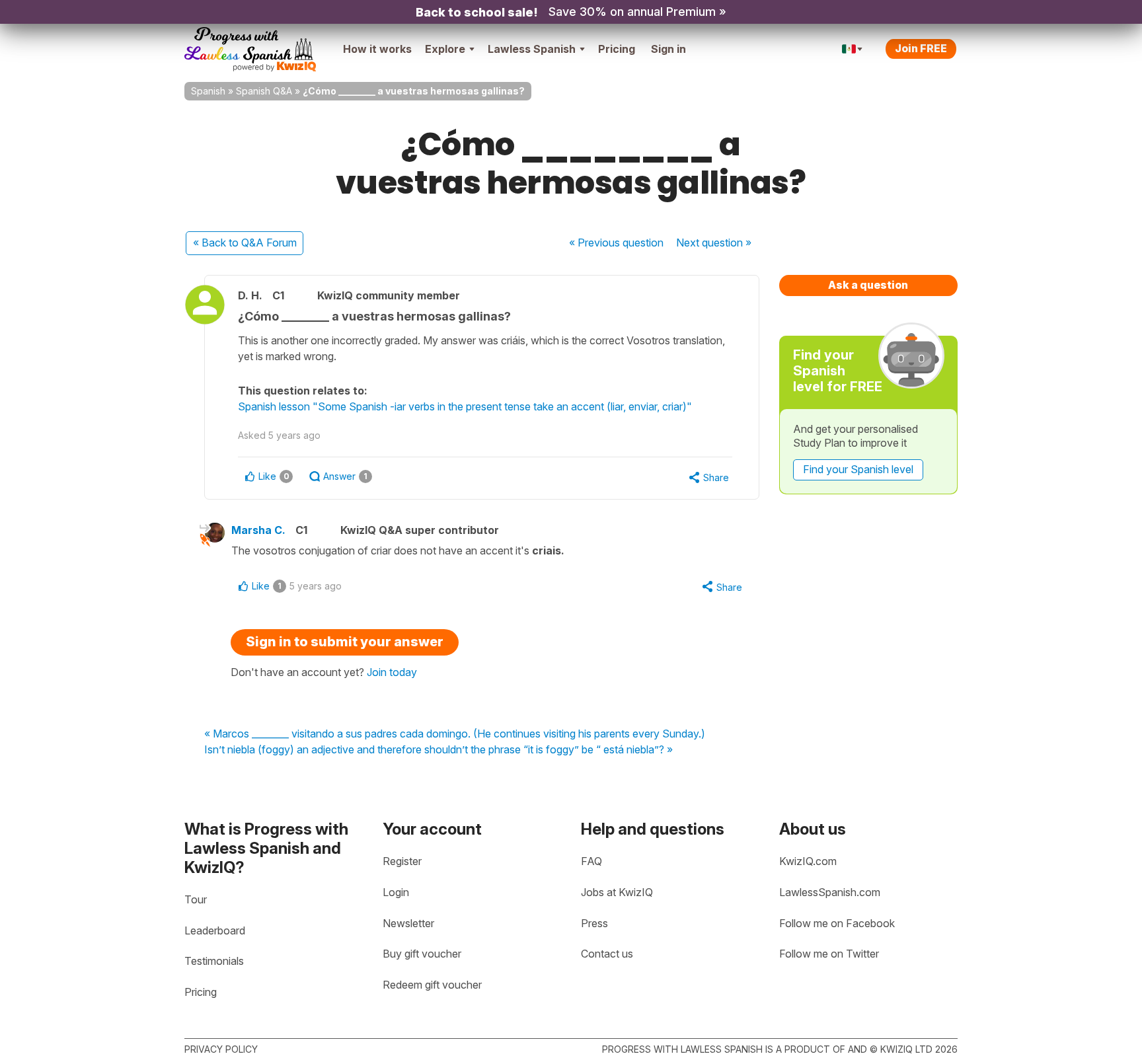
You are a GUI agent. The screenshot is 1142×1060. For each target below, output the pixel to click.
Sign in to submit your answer (344, 642)
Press (594, 923)
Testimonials (214, 960)
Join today (392, 672)
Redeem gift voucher (432, 984)
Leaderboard (214, 930)
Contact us (607, 953)
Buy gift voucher (422, 953)
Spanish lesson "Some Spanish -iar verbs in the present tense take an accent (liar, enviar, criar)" (465, 406)
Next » (713, 242)
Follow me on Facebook (837, 923)
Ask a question (868, 284)
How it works (377, 49)
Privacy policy (221, 1049)
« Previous (616, 242)
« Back (245, 242)
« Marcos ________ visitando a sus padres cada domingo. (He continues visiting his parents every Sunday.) (454, 734)
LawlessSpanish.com (829, 892)
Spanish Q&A (264, 90)
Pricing (616, 49)
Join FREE (921, 48)
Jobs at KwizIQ (617, 892)
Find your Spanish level (858, 469)
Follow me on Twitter (829, 953)
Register (402, 861)
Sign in (668, 49)
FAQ (591, 861)
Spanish (208, 90)
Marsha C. (258, 530)
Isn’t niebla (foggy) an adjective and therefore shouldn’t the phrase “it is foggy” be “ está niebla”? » (438, 750)
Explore (445, 49)
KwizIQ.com (808, 861)
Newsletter (408, 923)
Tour (195, 899)
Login (396, 892)
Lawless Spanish (532, 49)
